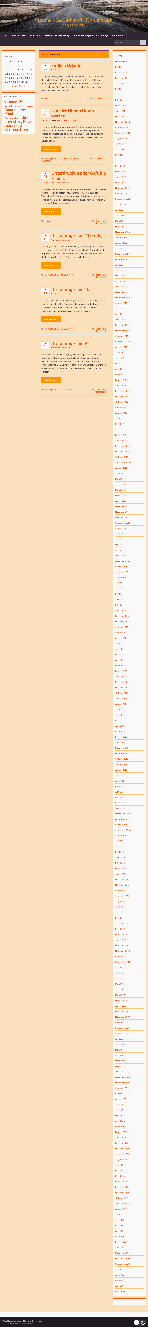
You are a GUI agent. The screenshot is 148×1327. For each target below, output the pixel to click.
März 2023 (120, 166)
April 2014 (120, 599)
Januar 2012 (120, 742)
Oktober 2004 (121, 1198)
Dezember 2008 (122, 945)
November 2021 (122, 232)
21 (14, 77)
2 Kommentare (100, 98)
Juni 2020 (119, 270)
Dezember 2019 (122, 292)
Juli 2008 (119, 973)
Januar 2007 (120, 1071)
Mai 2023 (119, 155)
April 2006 (120, 1121)
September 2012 (123, 698)
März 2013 (120, 665)
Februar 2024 (121, 105)
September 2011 (123, 764)
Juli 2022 (119, 210)
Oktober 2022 (121, 193)
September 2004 (123, 1203)
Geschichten (19, 35)
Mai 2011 (119, 786)
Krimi (8, 114)
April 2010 (120, 857)
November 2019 (122, 297)
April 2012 (120, 726)
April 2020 (120, 281)
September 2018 (123, 341)
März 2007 (120, 1060)
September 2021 (123, 237)
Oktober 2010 (121, 824)
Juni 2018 (119, 358)
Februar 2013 (121, 671)
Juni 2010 (119, 846)
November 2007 (122, 1017)
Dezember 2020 (122, 254)
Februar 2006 (121, 1132)
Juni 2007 (119, 1044)
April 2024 (120, 94)
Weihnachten (16, 129)
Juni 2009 (119, 912)
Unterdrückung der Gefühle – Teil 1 (78, 175)
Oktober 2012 (121, 693)
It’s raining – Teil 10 (70, 289)
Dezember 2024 (122, 78)
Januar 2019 (120, 319)
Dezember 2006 (122, 1077)
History (21, 110)
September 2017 (123, 407)
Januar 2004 (120, 1247)
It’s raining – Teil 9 (69, 343)
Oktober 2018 (121, 336)
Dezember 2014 (122, 561)
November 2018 (122, 330)
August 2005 (121, 1159)
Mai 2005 (119, 1170)
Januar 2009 (120, 940)
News (64, 70)
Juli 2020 (119, 264)
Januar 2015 (120, 555)
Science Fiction (13, 125)
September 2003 (123, 1264)
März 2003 (120, 1291)
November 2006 (122, 1082)
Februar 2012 (121, 737)
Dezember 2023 (122, 116)
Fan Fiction (21, 106)
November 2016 (122, 451)
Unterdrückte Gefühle (63, 183)
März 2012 (120, 731)
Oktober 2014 (121, 566)
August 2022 (121, 204)
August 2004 (121, 1209)
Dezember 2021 (122, 226)
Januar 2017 (120, 440)
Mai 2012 (119, 720)
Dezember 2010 (122, 813)
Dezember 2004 (122, 1187)
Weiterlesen (51, 149)
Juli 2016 (119, 473)
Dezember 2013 (122, 616)
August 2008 (121, 967)
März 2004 (120, 1236)
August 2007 (121, 1033)
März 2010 (120, 863)
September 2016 (123, 462)
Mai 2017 (119, 424)
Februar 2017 (121, 435)
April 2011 (120, 791)
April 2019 (120, 314)
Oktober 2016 (121, 457)
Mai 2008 (119, 984)
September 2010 (123, 830)
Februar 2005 (121, 1181)
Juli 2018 (119, 352)
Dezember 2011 (122, 748)
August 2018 (121, 347)
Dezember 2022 (122, 182)
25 (30, 77)
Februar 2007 (121, 1066)
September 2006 (123, 1093)
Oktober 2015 (121, 517)
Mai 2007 (119, 1049)
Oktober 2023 (121, 127)
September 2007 (123, 1028)
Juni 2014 (119, 588)
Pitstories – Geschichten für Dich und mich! (74, 20)
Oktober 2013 (121, 627)
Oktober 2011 (121, 759)
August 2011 (121, 770)
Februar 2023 (121, 171)
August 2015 (121, 528)
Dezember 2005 (122, 1143)
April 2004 (120, 1231)
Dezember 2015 (122, 506)
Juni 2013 (119, 649)
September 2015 (123, 522)
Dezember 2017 (122, 391)
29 (18, 82)
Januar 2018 (120, 385)
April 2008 (120, 989)
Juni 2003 (119, 1275)
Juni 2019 (119, 308)
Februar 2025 (121, 72)
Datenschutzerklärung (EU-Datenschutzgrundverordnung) (76, 35)
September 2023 (123, 133)
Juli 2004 (119, 1214)
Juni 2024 (119, 83)
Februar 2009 (121, 934)
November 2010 (122, 819)
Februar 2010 (121, 868)
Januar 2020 (120, 286)
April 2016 (120, 484)
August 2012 (121, 704)
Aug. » (22, 86)
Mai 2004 (119, 1225)
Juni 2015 (119, 539)
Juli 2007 (119, 1039)
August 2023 (121, 138)
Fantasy (10, 110)
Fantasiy (30, 106)
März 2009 (120, 929)
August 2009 (121, 901)
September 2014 (123, 572)
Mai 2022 (119, 221)
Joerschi (48, 120)
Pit (56, 70)
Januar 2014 (120, 610)
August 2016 (121, 468)
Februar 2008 (121, 1000)
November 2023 (122, 122)
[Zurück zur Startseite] (74, 16)
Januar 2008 (120, 1006)
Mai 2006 (119, 1115)
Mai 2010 (119, 852)
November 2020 (122, 259)
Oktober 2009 (121, 890)
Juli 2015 (119, 533)
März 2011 (120, 797)
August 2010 (121, 835)
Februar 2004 (121, 1242)
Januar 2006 (120, 1137)
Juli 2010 (119, 841)
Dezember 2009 (122, 879)
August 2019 (121, 303)
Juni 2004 (119, 1220)
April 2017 (120, 429)
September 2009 (123, 896)
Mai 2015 (119, 544)
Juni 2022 (119, 215)
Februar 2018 (121, 380)
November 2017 (122, 396)
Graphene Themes (25, 1323)
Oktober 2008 (121, 956)
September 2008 (123, 962)
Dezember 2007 (122, 1011)
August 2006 (121, 1099)
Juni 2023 (119, 149)
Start (5, 35)
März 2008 (120, 995)
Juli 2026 (119, 56)
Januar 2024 (120, 111)
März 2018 (120, 374)
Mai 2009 (119, 918)
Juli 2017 (119, 418)
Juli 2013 (119, 643)
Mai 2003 (119, 1280)
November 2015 (122, 512)
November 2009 (122, 885)
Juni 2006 (119, 1110)
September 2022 (123, 199)
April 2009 (120, 923)
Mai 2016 (119, 479)
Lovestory (46, 161)
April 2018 (120, 369)
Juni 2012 (119, 715)
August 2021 (121, 243)
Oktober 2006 (121, 1088)
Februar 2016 (121, 495)
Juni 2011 (119, 781)
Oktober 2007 (121, 1022)
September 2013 (123, 632)
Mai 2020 (119, 275)
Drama (60, 158)
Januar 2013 (120, 676)
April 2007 (120, 1055)
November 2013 (122, 621)
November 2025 (122, 61)
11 (30, 69)
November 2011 (122, 753)
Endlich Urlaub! (66, 65)
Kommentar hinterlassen (101, 222)
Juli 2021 (119, 248)
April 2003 (120, 1286)
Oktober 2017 (121, 402)
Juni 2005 (119, 1165)
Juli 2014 (119, 583)
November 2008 (122, 951)
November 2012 (122, 687)
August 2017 (121, 413)
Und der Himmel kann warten (72, 113)
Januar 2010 (120, 874)
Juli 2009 (119, 907)
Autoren (34, 35)
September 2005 (123, 1154)
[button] (140, 1323)
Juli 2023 (119, 144)
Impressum (118, 35)
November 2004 (122, 1192)
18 (30, 73)
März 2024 (120, 100)
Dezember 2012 (122, 682)
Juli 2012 (119, 709)
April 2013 (120, 660)
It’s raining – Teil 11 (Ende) (76, 235)
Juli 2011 (119, 775)
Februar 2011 (121, 802)
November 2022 (122, 188)
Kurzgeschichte (71, 158)
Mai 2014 (119, 594)
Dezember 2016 (122, 446)
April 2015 (120, 550)
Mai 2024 (119, 89)
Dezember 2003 (122, 1253)
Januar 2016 (120, 501)
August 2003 (121, 1269)
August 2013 (121, 638)
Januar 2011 (120, 808)
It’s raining (66, 240)
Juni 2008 (119, 978)
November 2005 (122, 1148)
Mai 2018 (119, 363)
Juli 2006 (119, 1104)
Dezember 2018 (122, 325)
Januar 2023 (120, 177)
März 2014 (120, 605)
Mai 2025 (119, 67)
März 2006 (120, 1126)
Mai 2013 (119, 654)
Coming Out (50, 158)
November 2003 (122, 1258)
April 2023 (120, 160)
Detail (47, 183)
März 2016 (120, 490)
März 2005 (120, 1176)
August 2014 (121, 577)
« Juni (14, 86)
